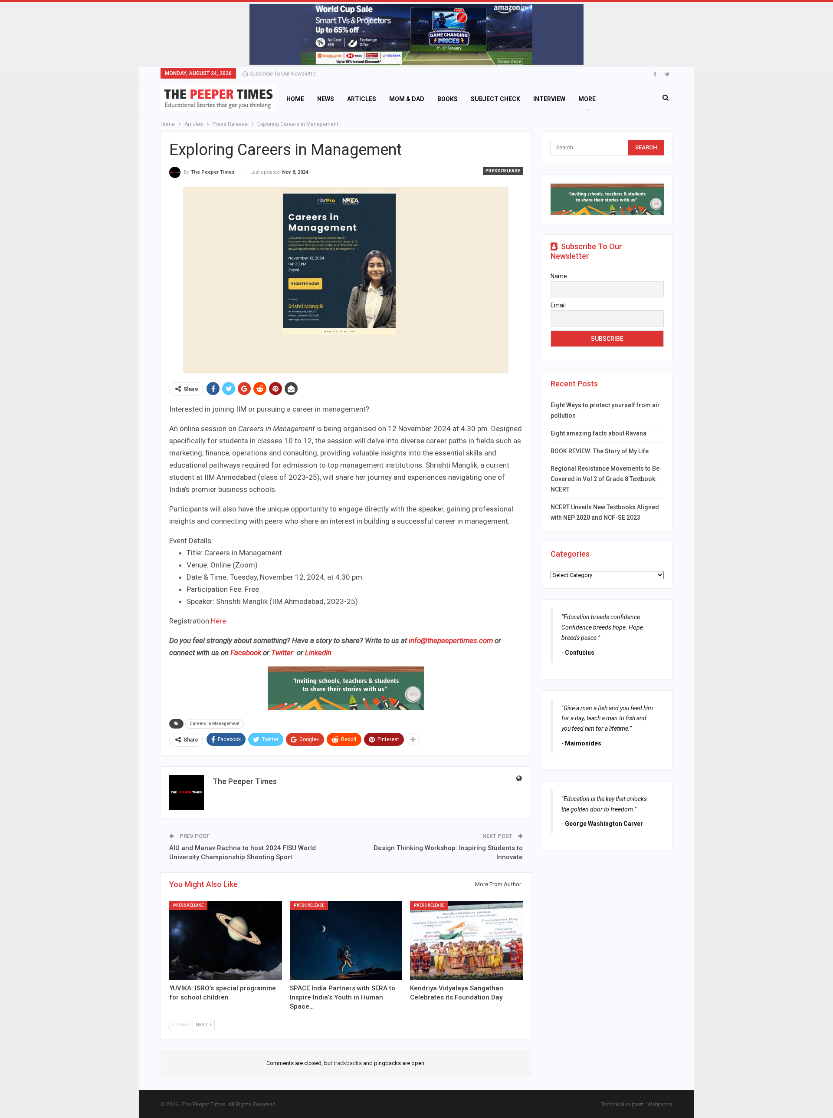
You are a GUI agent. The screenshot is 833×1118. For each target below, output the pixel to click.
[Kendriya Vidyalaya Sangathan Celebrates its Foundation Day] (466, 940)
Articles (361, 99)
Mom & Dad (406, 99)
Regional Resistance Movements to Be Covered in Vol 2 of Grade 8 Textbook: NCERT (605, 479)
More (587, 99)
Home (295, 99)
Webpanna (659, 1105)
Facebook (246, 652)
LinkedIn (318, 652)
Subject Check (495, 99)
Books (447, 99)
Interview (549, 99)
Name (559, 276)
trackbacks (348, 1063)
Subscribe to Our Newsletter (283, 74)
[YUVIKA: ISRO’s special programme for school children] (225, 940)
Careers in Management (214, 723)
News (325, 99)
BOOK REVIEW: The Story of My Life (600, 451)
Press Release (502, 170)
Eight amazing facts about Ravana (598, 433)
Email (558, 305)
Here (218, 621)
